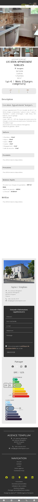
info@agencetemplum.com (17, 301)
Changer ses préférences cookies (18, 490)
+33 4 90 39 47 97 (13, 299)
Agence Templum (19, 287)
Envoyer (11, 352)
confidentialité (29, 498)
